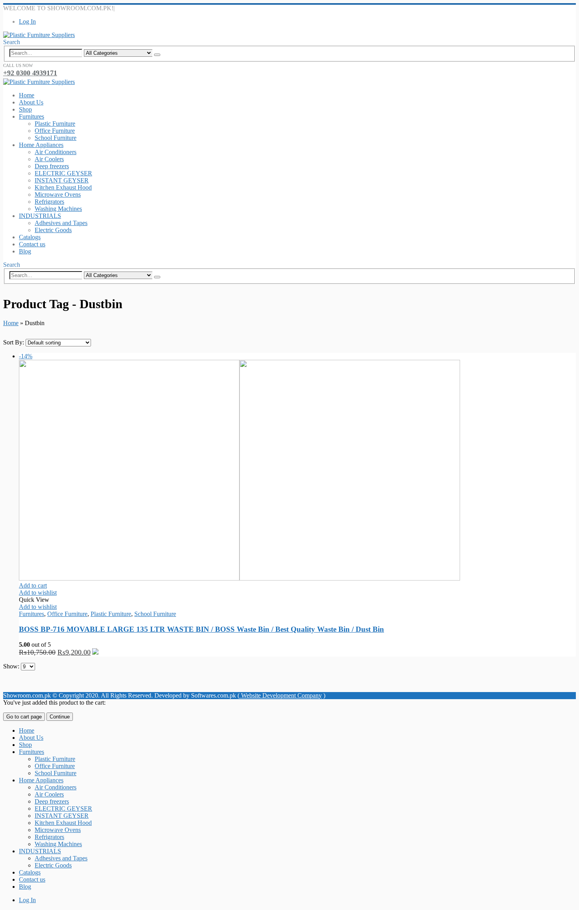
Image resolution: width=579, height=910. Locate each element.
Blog (25, 251)
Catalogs (30, 237)
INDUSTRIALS (40, 215)
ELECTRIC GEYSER (63, 173)
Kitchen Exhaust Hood (63, 187)
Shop (25, 109)
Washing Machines (58, 208)
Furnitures (31, 116)
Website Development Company (280, 695)
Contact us (32, 244)
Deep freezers (52, 166)
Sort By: (14, 342)
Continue (60, 717)
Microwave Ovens (58, 194)
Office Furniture (55, 130)
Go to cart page (24, 717)
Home (26, 95)
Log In (27, 21)
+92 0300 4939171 (30, 73)
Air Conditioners (55, 152)
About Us (31, 102)
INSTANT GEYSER (62, 180)
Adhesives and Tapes (61, 223)
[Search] (157, 55)
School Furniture (55, 137)
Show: (12, 666)
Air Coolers (49, 159)
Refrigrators (49, 201)
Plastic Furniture (55, 123)
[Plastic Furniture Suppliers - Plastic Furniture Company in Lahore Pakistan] (39, 35)
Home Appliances (41, 144)
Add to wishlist (38, 592)
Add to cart (33, 585)
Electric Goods (53, 230)
